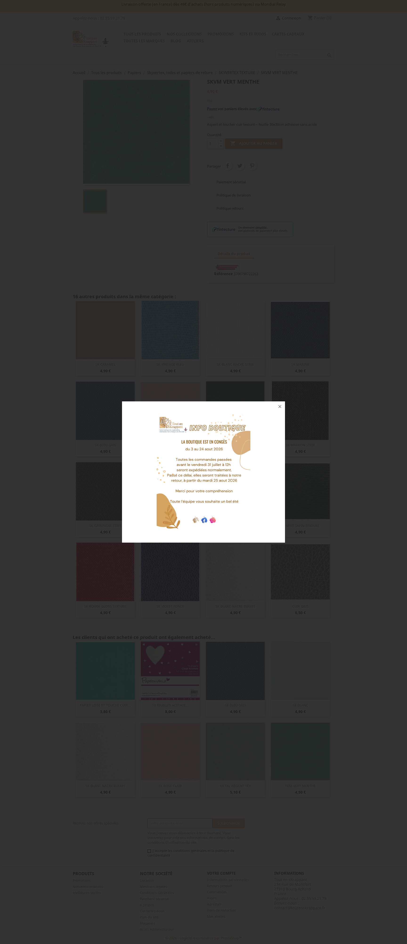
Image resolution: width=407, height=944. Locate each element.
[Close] (280, 406)
